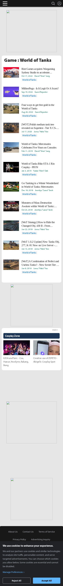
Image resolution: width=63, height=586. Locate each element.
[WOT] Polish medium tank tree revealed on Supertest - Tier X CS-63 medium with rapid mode (40, 126)
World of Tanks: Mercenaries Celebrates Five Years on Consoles (39, 146)
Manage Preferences (13, 572)
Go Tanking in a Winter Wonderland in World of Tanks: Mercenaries (40, 185)
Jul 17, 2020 (27, 131)
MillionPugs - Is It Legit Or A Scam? (40, 88)
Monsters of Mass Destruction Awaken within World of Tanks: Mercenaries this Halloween (38, 204)
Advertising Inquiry (40, 539)
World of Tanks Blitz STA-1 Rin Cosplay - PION (38, 165)
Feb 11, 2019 (27, 151)
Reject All (16, 580)
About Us (13, 531)
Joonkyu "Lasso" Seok (44, 190)
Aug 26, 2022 (27, 112)
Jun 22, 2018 (27, 229)
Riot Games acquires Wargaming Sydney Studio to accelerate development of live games (38, 70)
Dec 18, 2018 (27, 190)
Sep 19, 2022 (27, 92)
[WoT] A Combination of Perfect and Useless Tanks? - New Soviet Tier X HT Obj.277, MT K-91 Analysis (40, 263)
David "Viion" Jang (42, 76)
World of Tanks (29, 79)
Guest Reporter (41, 92)
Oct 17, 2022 (27, 76)
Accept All (46, 580)
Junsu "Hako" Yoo (41, 131)
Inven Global (18, 3)
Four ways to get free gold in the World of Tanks (38, 107)
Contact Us (28, 531)
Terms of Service (47, 531)
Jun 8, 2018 (26, 268)
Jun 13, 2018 (27, 248)
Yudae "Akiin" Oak (40, 170)
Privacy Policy (19, 539)
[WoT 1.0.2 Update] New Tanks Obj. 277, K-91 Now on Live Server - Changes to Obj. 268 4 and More (40, 243)
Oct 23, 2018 (27, 209)
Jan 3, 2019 (26, 170)
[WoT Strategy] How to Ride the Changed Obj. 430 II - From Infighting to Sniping (38, 224)
